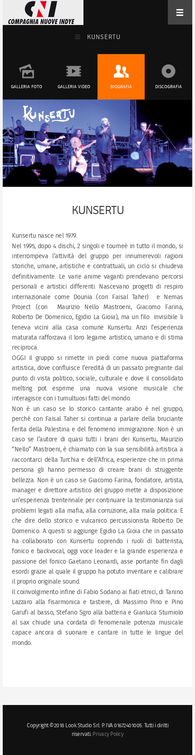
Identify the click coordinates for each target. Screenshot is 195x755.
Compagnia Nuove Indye (41, 12)
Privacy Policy (108, 734)
